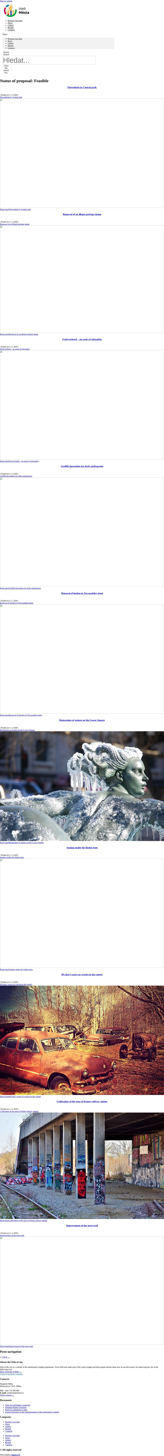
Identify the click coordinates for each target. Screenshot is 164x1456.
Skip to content (6, 1)
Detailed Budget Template (15, 1407)
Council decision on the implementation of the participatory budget (32, 1412)
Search (6, 54)
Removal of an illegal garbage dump (82, 214)
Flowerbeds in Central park (82, 87)
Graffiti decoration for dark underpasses (82, 466)
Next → (6, 1357)
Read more (15, 209)
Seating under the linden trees (82, 847)
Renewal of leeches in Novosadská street (82, 593)
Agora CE (15, 1455)
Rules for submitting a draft (16, 1410)
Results (10, 46)
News (10, 41)
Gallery (11, 43)
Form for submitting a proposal (17, 1405)
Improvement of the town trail (82, 1225)
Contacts (11, 30)
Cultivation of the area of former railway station (82, 1101)
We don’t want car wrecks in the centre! (82, 974)
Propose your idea (15, 21)
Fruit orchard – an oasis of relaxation (82, 339)
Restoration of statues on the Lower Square (82, 720)
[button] (58, 34)
